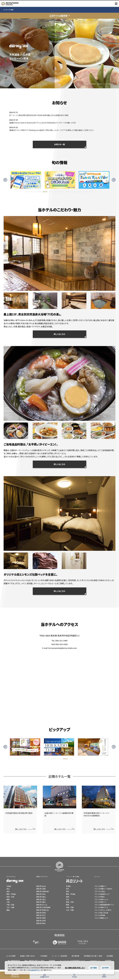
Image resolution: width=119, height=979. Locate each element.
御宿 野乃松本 (41, 894)
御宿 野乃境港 (41, 918)
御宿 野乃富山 (41, 897)
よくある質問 (10, 956)
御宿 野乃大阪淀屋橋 (43, 907)
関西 (8, 899)
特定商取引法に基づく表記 (93, 956)
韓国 (8, 910)
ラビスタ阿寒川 (99, 897)
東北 (8, 889)
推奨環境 (108, 961)
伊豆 (67, 899)
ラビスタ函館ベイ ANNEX (103, 889)
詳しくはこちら (59, 334)
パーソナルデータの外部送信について (72, 961)
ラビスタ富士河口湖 (101, 913)
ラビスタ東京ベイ (100, 902)
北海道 (9, 886)
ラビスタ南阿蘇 (99, 915)
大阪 (8, 902)
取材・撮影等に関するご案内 (34, 961)
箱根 (67, 897)
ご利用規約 (43, 956)
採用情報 (52, 961)
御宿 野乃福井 (41, 902)
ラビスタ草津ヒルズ (101, 899)
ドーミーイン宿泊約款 (59, 956)
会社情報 (110, 956)
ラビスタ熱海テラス (101, 907)
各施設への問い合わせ (27, 956)
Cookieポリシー (95, 961)
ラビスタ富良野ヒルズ (101, 894)
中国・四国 (10, 905)
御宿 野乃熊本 (41, 923)
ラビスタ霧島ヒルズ (101, 918)
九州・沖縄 (10, 907)
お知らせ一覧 (59, 144)
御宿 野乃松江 (41, 915)
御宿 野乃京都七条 (42, 910)
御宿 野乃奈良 (41, 913)
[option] (59, 53)
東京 (8, 891)
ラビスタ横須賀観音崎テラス (104, 905)
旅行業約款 (75, 956)
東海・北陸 (10, 897)
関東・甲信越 (11, 894)
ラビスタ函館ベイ (100, 886)
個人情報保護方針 (14, 961)
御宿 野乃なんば (41, 905)
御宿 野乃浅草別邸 (42, 891)
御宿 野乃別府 (41, 921)
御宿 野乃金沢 (41, 899)
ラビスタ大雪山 (99, 891)
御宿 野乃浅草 (41, 889)
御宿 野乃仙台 (41, 886)
